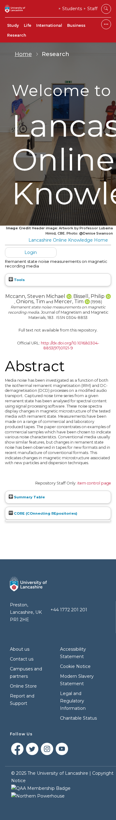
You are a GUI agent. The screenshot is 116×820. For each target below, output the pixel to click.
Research (16, 35)
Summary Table (29, 497)
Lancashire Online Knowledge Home (68, 240)
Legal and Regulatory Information (73, 701)
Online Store (23, 686)
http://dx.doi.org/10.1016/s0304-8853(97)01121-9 (70, 346)
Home (23, 54)
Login (30, 252)
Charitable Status (78, 718)
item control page (94, 483)
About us (19, 649)
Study (13, 25)
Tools (19, 280)
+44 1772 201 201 (68, 610)
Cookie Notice (75, 666)
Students (72, 8)
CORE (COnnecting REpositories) (45, 513)
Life (27, 25)
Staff (92, 8)
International (49, 25)
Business (76, 25)
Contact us (21, 659)
